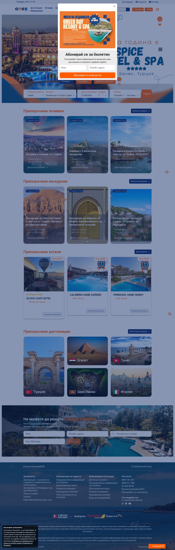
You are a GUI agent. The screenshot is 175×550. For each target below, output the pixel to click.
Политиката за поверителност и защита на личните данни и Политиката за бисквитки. (18, 543)
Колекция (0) (158, 546)
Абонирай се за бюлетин (88, 75)
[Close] (114, 6)
